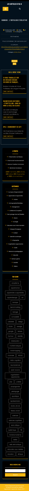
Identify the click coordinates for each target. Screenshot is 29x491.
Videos (16, 266)
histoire (20, 331)
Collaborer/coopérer (15, 210)
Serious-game (16, 259)
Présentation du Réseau (16, 157)
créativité (11, 322)
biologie (15, 312)
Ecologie (15, 222)
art (22, 297)
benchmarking (15, 307)
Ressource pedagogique (16, 251)
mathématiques (15, 346)
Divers (19, 52)
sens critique (15, 425)
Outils (15, 248)
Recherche (15, 464)
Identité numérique (15, 236)
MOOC (20, 355)
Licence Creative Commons (16, 164)
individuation (15, 341)
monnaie (11, 355)
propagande (15, 387)
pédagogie (15, 391)
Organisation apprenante (15, 244)
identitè (20, 336)
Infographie (15, 240)
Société (15, 262)
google (10, 331)
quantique (15, 396)
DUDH (11, 326)
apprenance (15, 288)
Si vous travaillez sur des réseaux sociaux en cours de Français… (11, 80)
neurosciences (15, 365)
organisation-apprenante (15, 376)
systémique (12, 430)
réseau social (15, 411)
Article (15, 52)
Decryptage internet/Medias (15, 214)
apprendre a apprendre (15, 293)
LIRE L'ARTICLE (8, 91)
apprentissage (12, 297)
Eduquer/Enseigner (15, 229)
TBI (21, 430)
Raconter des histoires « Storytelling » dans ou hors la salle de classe (11, 103)
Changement (16, 207)
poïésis (18, 382)
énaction (11, 454)
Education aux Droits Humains (15, 225)
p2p (10, 382)
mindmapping (15, 351)
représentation (15, 401)
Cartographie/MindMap (16, 203)
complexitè (15, 317)
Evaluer (15, 233)
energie (19, 326)
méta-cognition (15, 360)
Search (15, 475)
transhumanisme (15, 435)
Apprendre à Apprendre (15, 196)
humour (10, 336)
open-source (15, 370)
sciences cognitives (15, 420)
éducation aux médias (15, 449)
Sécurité (15, 255)
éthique (20, 454)
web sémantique (15, 444)
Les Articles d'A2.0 (14, 4)
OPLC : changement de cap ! (12, 127)
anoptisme (15, 283)
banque (15, 302)
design (20, 322)
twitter (15, 440)
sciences (15, 415)
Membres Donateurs (16, 168)
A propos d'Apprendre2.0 (15, 192)
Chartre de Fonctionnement (15, 160)
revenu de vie (15, 406)
